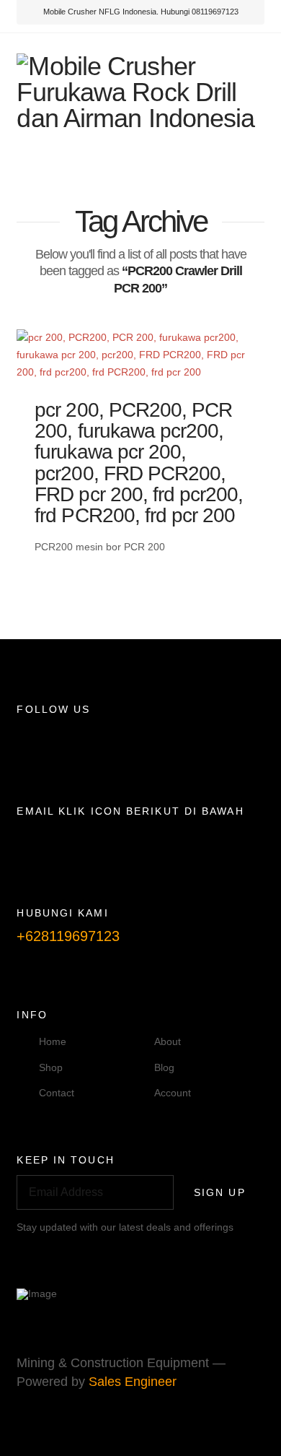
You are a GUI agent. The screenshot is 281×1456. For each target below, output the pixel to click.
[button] (246, 165)
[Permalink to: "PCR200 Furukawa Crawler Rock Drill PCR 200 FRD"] (140, 355)
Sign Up (220, 1192)
